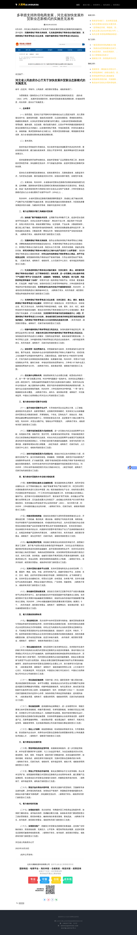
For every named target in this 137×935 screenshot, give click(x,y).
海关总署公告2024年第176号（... (105, 31)
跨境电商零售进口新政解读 (103, 76)
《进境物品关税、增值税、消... (105, 27)
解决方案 (86, 5)
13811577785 (67, 923)
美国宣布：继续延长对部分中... (105, 69)
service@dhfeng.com (69, 926)
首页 (78, 5)
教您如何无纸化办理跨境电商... (105, 83)
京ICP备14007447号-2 (68, 928)
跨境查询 (96, 5)
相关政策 (106, 5)
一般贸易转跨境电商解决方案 (104, 45)
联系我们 (116, 5)
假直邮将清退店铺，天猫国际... (105, 79)
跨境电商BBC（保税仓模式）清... (106, 72)
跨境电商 (21, 903)
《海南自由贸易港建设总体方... (105, 48)
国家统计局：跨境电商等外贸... (105, 58)
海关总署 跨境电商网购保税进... (105, 34)
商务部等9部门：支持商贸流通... (105, 21)
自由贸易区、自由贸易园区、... (105, 52)
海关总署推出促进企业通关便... (105, 24)
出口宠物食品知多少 (100, 55)
